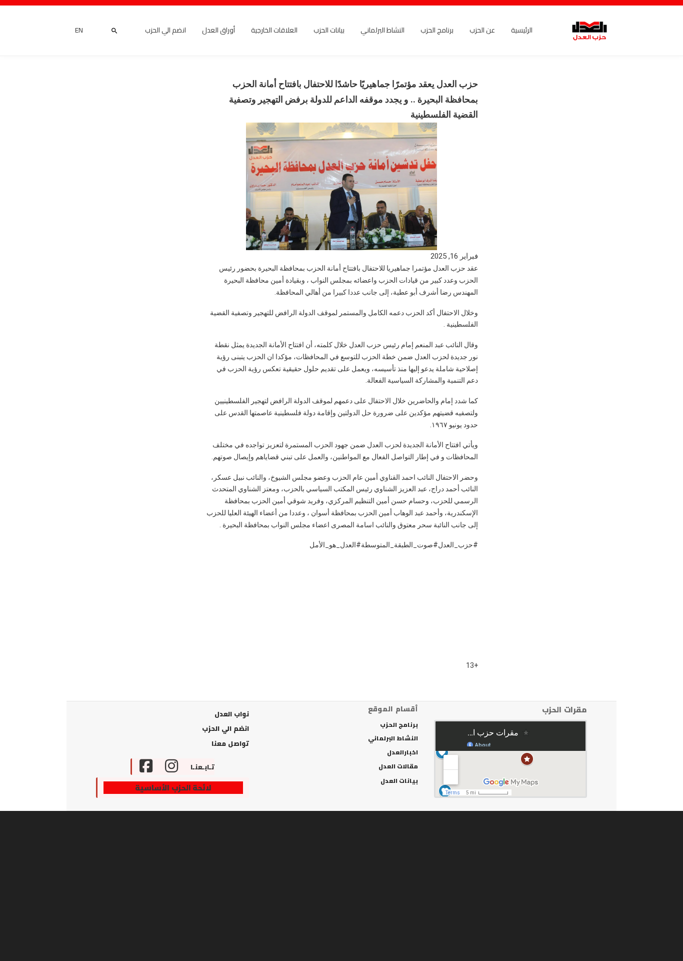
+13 (472, 665)
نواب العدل (231, 713)
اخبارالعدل (402, 752)
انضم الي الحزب (165, 31)
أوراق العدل (218, 31)
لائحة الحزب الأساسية (173, 787)
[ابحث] (114, 31)
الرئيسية (521, 31)
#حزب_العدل (458, 545)
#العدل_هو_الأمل (335, 545)
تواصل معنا (230, 743)
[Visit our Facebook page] (142, 766)
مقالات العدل (398, 766)
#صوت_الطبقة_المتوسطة (399, 545)
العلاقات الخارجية (274, 31)
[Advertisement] (342, 886)
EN (79, 31)
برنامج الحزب (437, 31)
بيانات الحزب (329, 31)
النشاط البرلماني (382, 31)
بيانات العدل (399, 781)
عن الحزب (482, 31)
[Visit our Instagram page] (171, 766)
